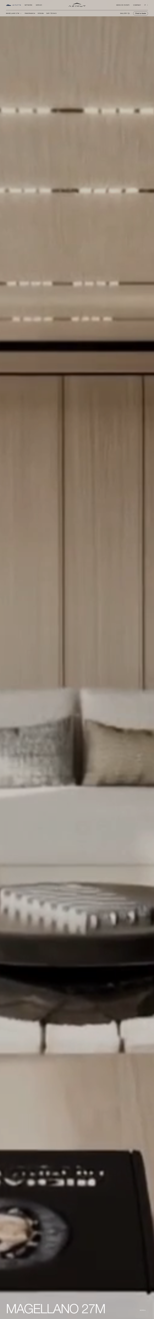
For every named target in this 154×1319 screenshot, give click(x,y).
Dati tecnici (51, 13)
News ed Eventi (123, 5)
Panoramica (30, 13)
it (145, 5)
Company (137, 5)
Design (41, 13)
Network (28, 5)
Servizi (39, 5)
